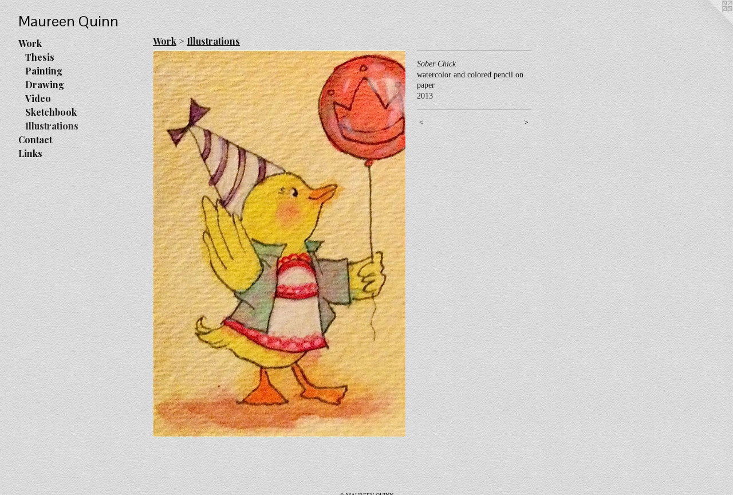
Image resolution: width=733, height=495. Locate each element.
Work (30, 43)
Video (38, 98)
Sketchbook (51, 112)
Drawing (44, 84)
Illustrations (51, 126)
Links (30, 153)
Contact (35, 139)
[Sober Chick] (279, 243)
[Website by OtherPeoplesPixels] (710, 23)
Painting (43, 71)
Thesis (39, 57)
